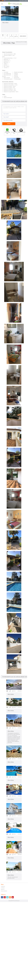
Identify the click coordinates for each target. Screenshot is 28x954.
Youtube (13, 897)
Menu (2, 3)
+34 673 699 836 (7, 132)
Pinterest (5, 897)
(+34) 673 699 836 (24, 0)
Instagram (10, 897)
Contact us (3, 886)
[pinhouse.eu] (14, 4)
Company (3, 887)
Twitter (7, 897)
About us (2, 889)
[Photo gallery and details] (14, 680)
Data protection (4, 890)
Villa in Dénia (11, 694)
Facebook (2, 897)
